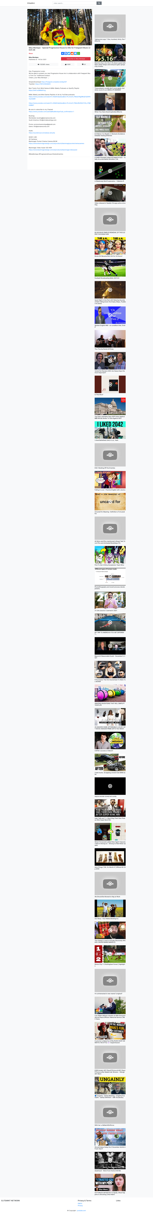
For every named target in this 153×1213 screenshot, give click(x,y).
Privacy (80, 1205)
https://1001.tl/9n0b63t (43, 84)
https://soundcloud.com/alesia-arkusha (42, 133)
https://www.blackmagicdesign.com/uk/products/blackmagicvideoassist (53, 150)
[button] (99, 3)
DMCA (80, 1203)
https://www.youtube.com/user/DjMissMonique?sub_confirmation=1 (51, 111)
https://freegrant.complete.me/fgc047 (54, 82)
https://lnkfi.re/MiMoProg (37, 90)
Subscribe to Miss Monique (76, 59)
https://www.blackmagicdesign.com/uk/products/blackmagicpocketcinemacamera (56, 143)
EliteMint (31, 3)
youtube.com (81, 1210)
